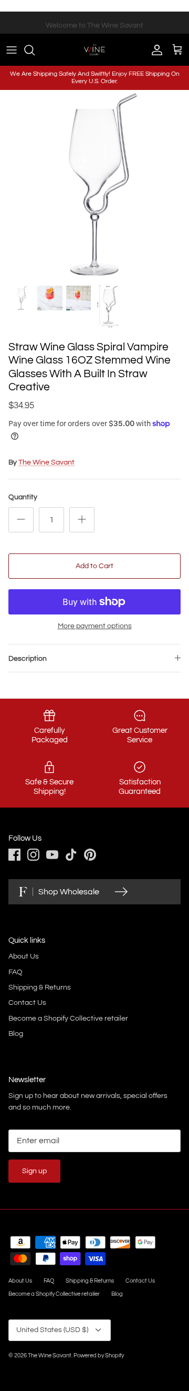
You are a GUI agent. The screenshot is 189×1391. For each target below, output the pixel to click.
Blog (15, 1033)
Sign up (34, 1171)
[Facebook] (14, 855)
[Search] (34, 50)
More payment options (95, 626)
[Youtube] (52, 855)
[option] (94, 184)
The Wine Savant (46, 462)
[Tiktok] (71, 855)
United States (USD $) (52, 1330)
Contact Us (27, 1002)
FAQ (15, 972)
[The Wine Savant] (94, 49)
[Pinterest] (90, 855)
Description (27, 658)
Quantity (22, 497)
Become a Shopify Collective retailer (68, 1018)
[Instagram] (33, 855)
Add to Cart (94, 566)
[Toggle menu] (11, 50)
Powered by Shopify (99, 1355)
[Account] (154, 50)
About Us (23, 956)
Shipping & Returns (39, 987)
